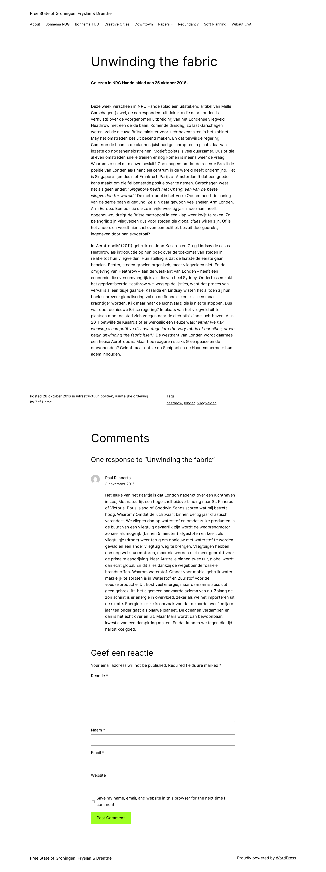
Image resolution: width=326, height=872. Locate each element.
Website (98, 775)
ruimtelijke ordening (131, 396)
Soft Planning (215, 24)
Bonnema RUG (57, 24)
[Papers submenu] (172, 24)
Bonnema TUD (87, 24)
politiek (106, 396)
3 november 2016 (120, 484)
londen (189, 403)
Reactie (99, 675)
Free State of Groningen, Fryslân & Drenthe (71, 13)
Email (97, 752)
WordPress (286, 858)
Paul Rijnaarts (118, 477)
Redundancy (188, 24)
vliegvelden (206, 403)
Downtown (144, 24)
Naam (98, 730)
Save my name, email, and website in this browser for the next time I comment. (160, 801)
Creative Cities (116, 24)
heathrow (174, 403)
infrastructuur (87, 396)
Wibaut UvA (241, 24)
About (35, 24)
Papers (164, 24)
